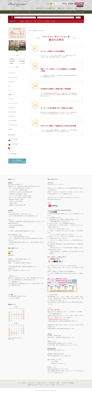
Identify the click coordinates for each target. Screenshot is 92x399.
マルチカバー (61, 12)
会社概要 (39, 8)
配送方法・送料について (41, 382)
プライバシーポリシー (60, 384)
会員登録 (75, 8)
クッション (34, 12)
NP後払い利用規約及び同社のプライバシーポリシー (59, 315)
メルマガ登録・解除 (51, 382)
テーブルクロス (55, 12)
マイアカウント (69, 8)
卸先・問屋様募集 (70, 382)
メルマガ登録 (62, 8)
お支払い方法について (32, 382)
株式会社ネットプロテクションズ (64, 311)
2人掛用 (22, 21)
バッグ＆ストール (76, 12)
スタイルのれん (69, 12)
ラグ (22, 12)
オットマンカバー (13, 77)
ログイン (80, 8)
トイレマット (48, 12)
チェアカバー (17, 12)
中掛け (29, 12)
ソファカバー (10, 12)
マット (25, 12)
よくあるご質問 (45, 8)
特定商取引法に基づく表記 (32, 384)
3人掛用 (26, 21)
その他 (82, 12)
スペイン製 (52, 21)
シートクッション (41, 12)
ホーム (19, 382)
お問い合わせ (52, 8)
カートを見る (52, 384)
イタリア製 (46, 21)
